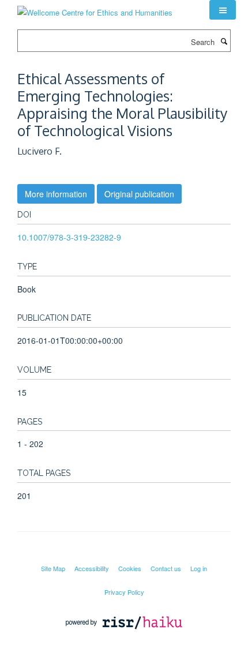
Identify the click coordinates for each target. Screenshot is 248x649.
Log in (198, 568)
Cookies (129, 568)
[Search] (223, 41)
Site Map (53, 568)
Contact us (166, 568)
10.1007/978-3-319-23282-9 (69, 237)
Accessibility (91, 568)
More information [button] (56, 194)
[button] (222, 10)
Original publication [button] (139, 194)
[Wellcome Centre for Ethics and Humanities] (94, 8)
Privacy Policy (124, 592)
